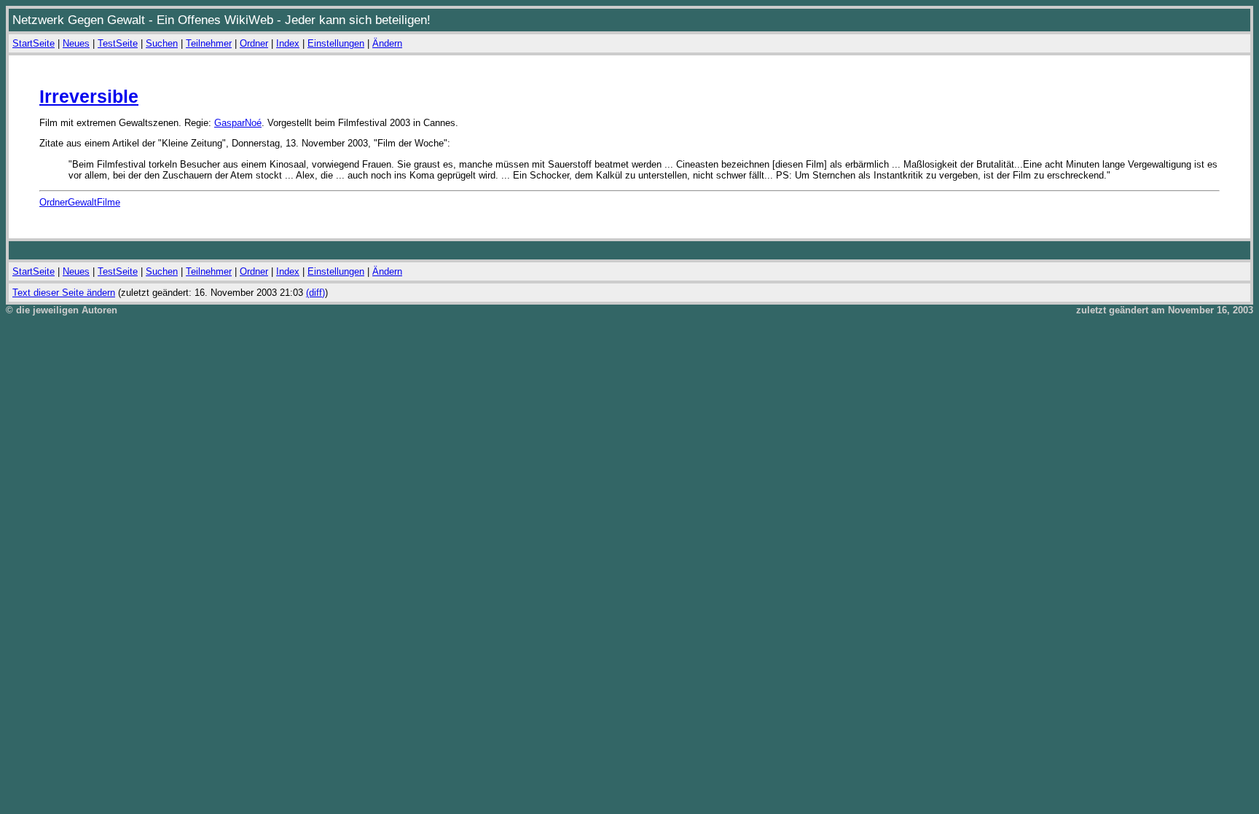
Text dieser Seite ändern (63, 292)
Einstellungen (335, 43)
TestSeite (118, 43)
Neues (76, 43)
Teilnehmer (209, 43)
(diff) (315, 292)
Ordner (254, 43)
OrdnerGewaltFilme (79, 202)
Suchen (162, 43)
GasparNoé (238, 122)
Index (287, 43)
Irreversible (88, 96)
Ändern (387, 43)
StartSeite (33, 43)
